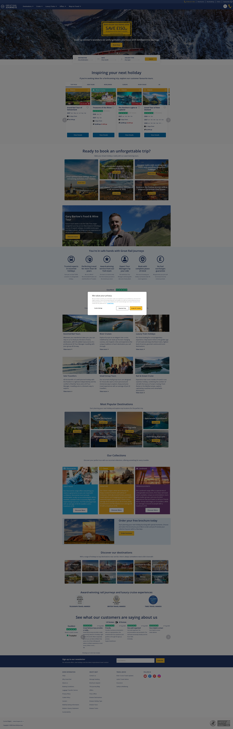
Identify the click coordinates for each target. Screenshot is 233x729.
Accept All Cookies (136, 308)
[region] (117, 303)
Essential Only (122, 308)
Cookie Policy (110, 303)
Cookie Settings (98, 308)
